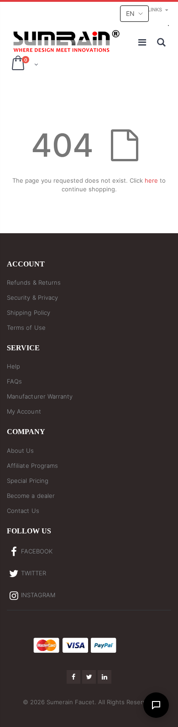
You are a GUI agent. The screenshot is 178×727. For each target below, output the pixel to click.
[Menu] (142, 42)
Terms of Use (26, 327)
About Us (20, 450)
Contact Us (23, 510)
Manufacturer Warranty (40, 396)
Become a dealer (31, 495)
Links (155, 9)
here (151, 180)
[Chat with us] (156, 705)
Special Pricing (27, 480)
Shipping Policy (28, 312)
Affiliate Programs (32, 465)
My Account (24, 411)
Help (13, 366)
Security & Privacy (32, 297)
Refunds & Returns (34, 282)
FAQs (14, 381)
